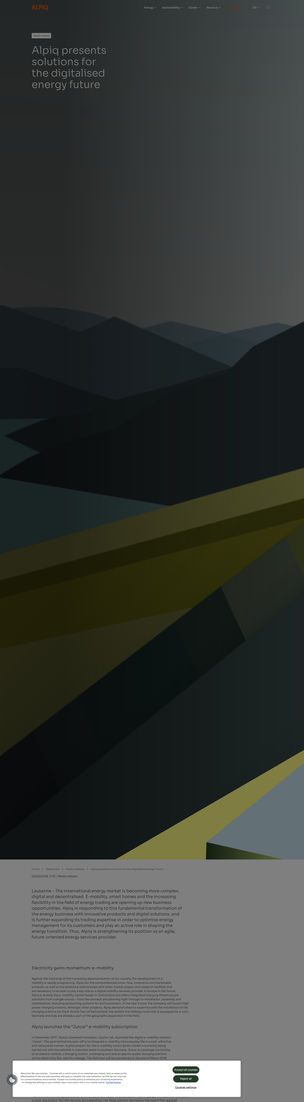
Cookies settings (186, 1087)
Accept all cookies (186, 1069)
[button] (12, 1080)
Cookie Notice (113, 1082)
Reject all (186, 1078)
